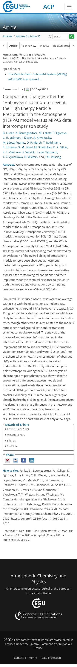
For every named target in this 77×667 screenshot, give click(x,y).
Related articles (63, 45)
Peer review (28, 45)
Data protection (51, 657)
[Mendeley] (7, 460)
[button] (50, 36)
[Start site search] (71, 36)
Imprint (32, 657)
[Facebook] (23, 460)
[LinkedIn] (31, 460)
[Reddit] (15, 460)
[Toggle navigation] (69, 6)
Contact (19, 657)
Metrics (44, 45)
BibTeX (11, 440)
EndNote (12, 446)
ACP (48, 6)
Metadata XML (16, 434)
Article (13, 45)
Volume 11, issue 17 (28, 36)
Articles (7, 36)
